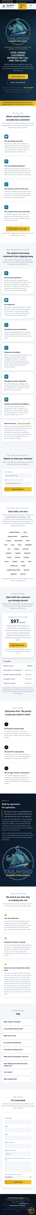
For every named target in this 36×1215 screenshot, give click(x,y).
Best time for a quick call (13, 1174)
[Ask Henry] (31, 1210)
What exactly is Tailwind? (12, 1022)
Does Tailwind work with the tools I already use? (16, 1065)
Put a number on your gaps (18, 229)
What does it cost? (10, 1036)
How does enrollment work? (13, 1050)
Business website (10, 1150)
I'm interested (18, 1182)
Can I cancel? (8, 1072)
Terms (17, 1201)
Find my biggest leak (18, 76)
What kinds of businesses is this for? (16, 1057)
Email (13, 480)
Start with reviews (18, 645)
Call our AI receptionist (18, 82)
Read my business (18, 489)
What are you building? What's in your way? (18, 1159)
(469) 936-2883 (28, 87)
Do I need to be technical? (12, 1043)
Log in (31, 6)
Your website (8, 472)
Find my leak (22, 6)
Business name (9, 1142)
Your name (8, 1118)
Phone (7, 1134)
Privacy (13, 1201)
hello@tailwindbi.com (23, 1207)
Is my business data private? (13, 1029)
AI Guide (22, 1201)
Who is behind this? (10, 1079)
